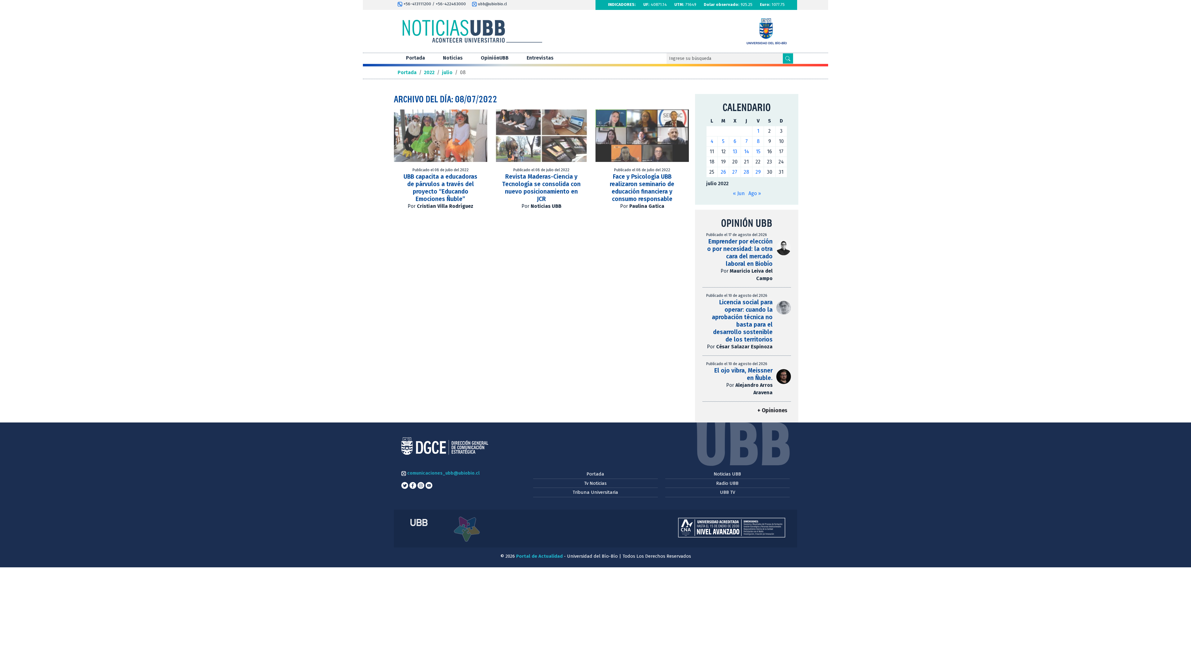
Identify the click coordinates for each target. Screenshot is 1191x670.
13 (735, 151)
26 (723, 172)
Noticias (453, 58)
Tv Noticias (595, 483)
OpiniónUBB (495, 58)
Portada (415, 58)
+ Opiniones (772, 410)
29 (758, 172)
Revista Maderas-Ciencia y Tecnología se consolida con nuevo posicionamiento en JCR (541, 188)
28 (746, 172)
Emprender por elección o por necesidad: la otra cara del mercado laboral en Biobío (740, 252)
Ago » (754, 193)
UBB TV (727, 492)
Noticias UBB (727, 474)
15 (758, 151)
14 (746, 151)
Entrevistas (540, 58)
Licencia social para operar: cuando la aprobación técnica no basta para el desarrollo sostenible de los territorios (742, 321)
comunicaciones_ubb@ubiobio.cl (443, 473)
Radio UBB (727, 483)
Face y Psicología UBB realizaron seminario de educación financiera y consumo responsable (642, 188)
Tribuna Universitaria (595, 492)
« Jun (739, 193)
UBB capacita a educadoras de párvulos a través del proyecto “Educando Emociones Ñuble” (440, 188)
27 (734, 172)
